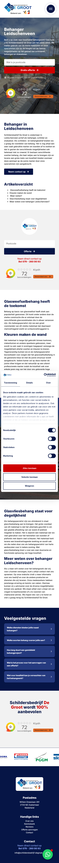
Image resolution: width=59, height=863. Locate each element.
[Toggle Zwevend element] (48, 854)
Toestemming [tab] (10, 382)
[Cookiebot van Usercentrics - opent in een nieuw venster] (44, 375)
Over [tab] (48, 382)
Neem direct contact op (29, 260)
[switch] (52, 438)
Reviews (29, 827)
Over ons (29, 821)
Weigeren (29, 486)
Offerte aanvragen (29, 829)
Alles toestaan (29, 468)
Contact (29, 832)
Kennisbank (29, 824)
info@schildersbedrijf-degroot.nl (30, 853)
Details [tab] (29, 382)
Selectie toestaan (29, 477)
